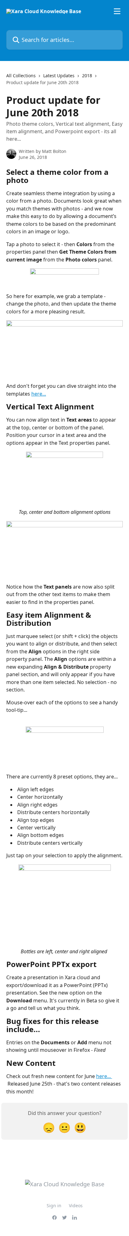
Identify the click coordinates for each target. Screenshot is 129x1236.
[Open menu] (117, 11)
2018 (87, 76)
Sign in (54, 1205)
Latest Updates (59, 76)
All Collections (21, 76)
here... (38, 393)
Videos (76, 1205)
